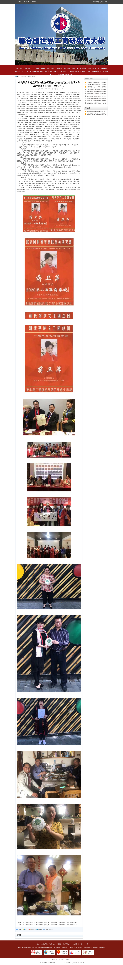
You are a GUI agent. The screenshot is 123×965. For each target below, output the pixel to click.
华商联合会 (63, 71)
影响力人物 (92, 68)
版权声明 (54, 959)
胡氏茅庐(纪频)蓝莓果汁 (78, 71)
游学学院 (25, 71)
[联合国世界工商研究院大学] (61, 34)
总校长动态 (28, 68)
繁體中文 (34, 2)
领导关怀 (83, 68)
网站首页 (19, 68)
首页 (18, 77)
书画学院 (75, 68)
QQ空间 (27, 929)
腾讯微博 (40, 929)
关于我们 (61, 959)
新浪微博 (33, 929)
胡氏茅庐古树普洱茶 (65, 74)
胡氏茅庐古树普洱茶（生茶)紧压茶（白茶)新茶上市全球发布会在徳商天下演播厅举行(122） (50, 924)
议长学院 (67, 68)
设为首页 (18, 2)
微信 (51, 929)
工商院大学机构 (40, 68)
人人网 (46, 929)
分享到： (20, 929)
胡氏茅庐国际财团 (94, 71)
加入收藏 (26, 2)
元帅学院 (58, 68)
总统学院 (50, 68)
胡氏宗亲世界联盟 (51, 71)
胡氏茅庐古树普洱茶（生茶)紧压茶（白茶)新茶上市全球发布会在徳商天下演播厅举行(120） (50, 922)
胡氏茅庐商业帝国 (36, 71)
